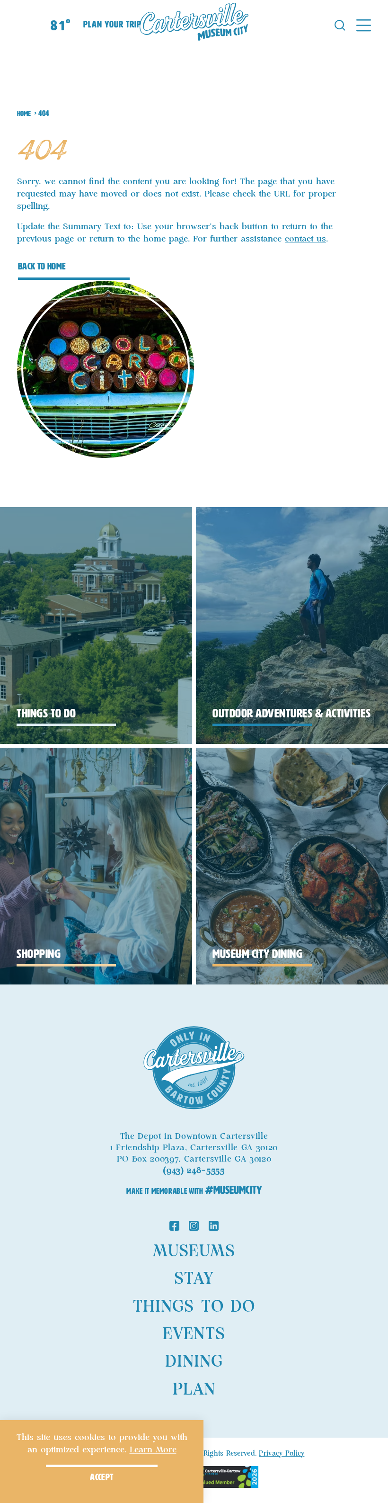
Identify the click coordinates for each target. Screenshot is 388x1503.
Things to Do (194, 1307)
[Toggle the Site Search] (340, 24)
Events (194, 1334)
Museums (194, 1252)
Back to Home (42, 266)
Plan (194, 1390)
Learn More (153, 1450)
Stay (194, 1279)
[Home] (194, 24)
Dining (194, 1362)
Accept (101, 1477)
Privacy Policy (281, 1453)
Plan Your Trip (112, 24)
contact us (305, 239)
